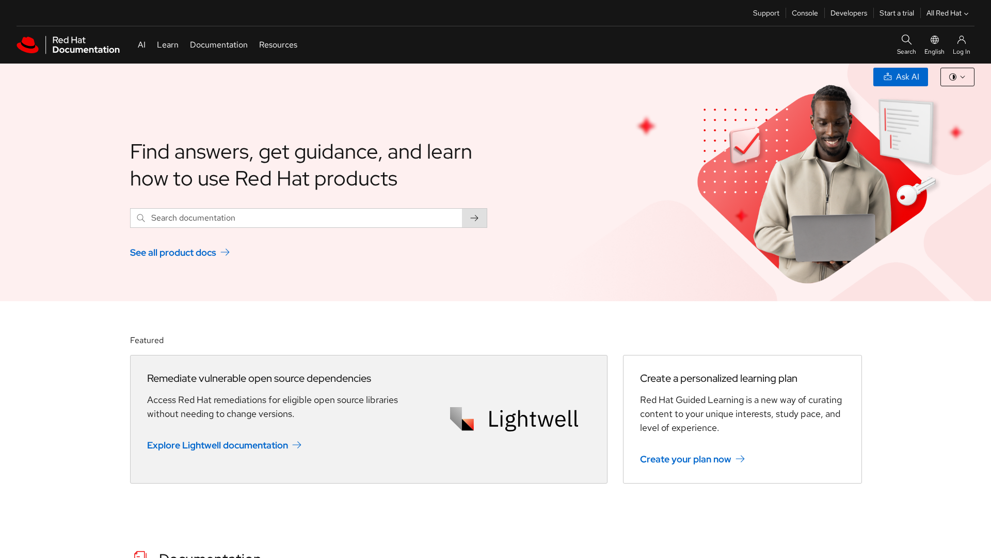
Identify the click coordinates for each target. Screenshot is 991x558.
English (934, 52)
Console (805, 13)
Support (766, 13)
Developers (848, 13)
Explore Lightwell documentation (217, 445)
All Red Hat (944, 13)
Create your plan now (685, 458)
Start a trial (897, 13)
